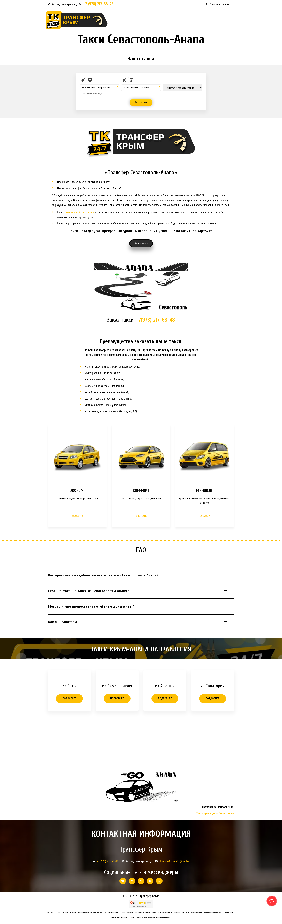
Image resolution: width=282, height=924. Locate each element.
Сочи (162, 20)
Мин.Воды (198, 20)
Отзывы (216, 20)
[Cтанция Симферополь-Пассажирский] (90, 80)
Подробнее (69, 698)
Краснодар (179, 20)
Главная (118, 20)
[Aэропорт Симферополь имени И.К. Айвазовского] (83, 80)
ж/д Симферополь (141, 20)
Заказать (77, 516)
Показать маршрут (92, 93)
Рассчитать (141, 102)
